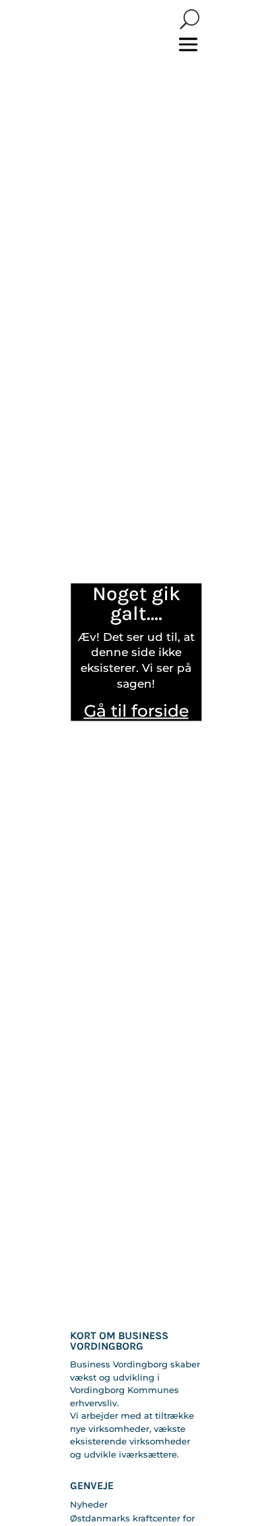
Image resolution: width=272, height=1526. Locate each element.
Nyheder (89, 1504)
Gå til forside (136, 710)
